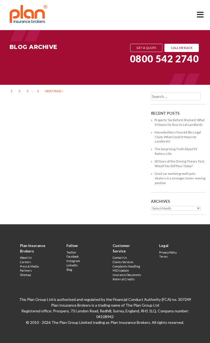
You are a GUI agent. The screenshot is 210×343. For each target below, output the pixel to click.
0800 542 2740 (164, 58)
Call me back (181, 48)
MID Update (121, 270)
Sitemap (25, 275)
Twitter (71, 252)
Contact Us (120, 257)
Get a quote (146, 48)
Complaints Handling (126, 266)
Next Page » (54, 90)
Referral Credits (124, 279)
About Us (26, 257)
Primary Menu (201, 11)
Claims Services (123, 262)
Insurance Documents (127, 275)
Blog (69, 269)
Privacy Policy (168, 252)
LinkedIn (72, 265)
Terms (163, 256)
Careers (25, 262)
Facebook (72, 256)
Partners (26, 270)
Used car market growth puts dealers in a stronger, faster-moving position (179, 178)
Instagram (73, 261)
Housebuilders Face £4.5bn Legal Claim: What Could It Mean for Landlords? (177, 136)
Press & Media (29, 266)
